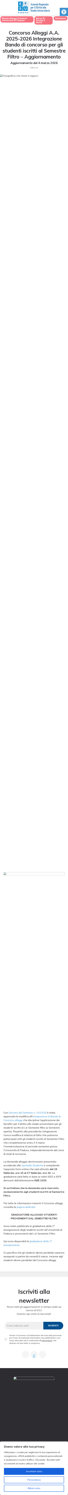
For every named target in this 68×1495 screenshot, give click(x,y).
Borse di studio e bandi (40, 20)
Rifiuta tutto (34, 1488)
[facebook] (25, 1354)
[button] (64, 12)
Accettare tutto (34, 1471)
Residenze (60, 18)
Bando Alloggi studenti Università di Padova (14, 19)
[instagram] (42, 1354)
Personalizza (34, 1479)
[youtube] (34, 1354)
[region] (34, 1468)
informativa (47, 1340)
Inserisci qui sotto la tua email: (34, 1313)
